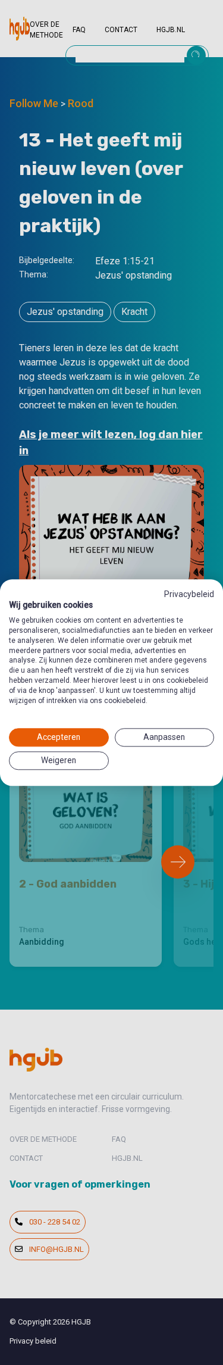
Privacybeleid (189, 594)
